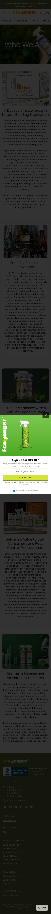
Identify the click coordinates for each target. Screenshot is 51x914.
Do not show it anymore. (27, 491)
